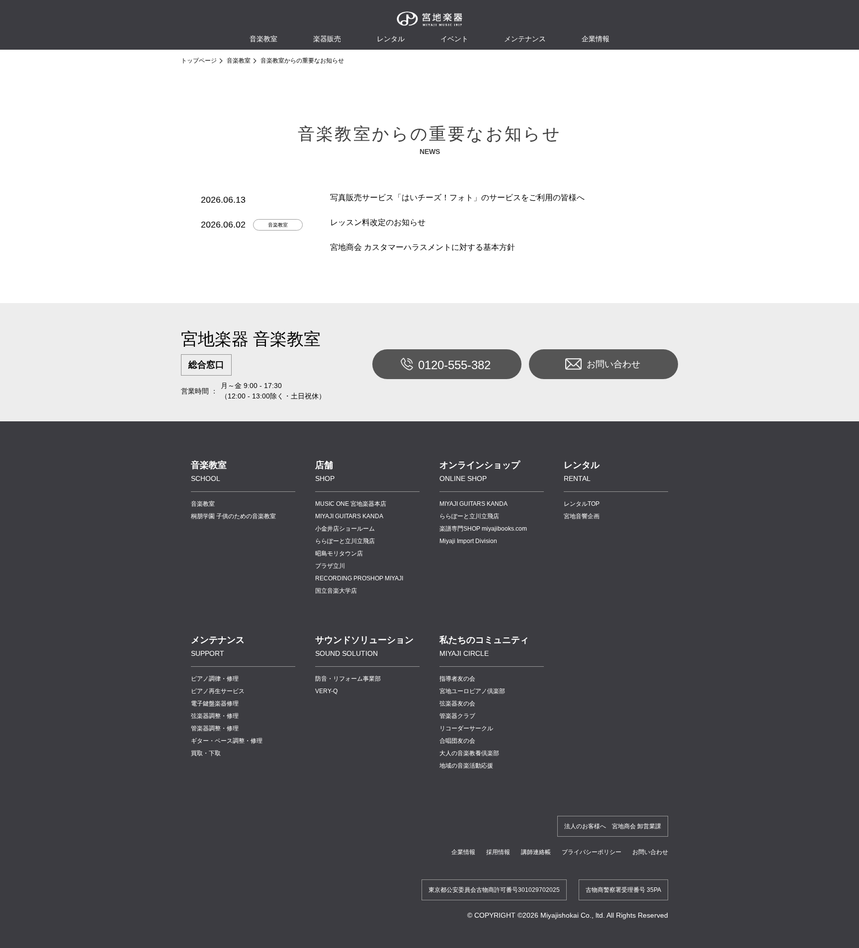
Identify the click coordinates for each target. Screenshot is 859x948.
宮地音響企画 (582, 516)
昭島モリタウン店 (339, 553)
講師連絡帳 (536, 852)
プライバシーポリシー (591, 852)
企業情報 (463, 852)
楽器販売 (327, 39)
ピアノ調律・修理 (215, 678)
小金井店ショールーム (345, 528)
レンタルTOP (582, 503)
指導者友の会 (457, 678)
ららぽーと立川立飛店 (345, 541)
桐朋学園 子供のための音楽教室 (233, 516)
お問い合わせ (613, 364)
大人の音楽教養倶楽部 (469, 753)
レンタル (391, 39)
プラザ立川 (330, 565)
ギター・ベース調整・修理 (226, 740)
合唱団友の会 (457, 740)
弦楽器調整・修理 (215, 715)
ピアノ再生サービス (218, 691)
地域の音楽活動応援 (466, 765)
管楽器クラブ (457, 715)
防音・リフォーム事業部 (348, 678)
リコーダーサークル (466, 728)
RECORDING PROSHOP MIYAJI (359, 578)
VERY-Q (326, 691)
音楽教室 (239, 60)
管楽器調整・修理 (215, 728)
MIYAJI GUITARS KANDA (349, 516)
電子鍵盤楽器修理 (215, 703)
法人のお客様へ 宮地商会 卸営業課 (612, 826)
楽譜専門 (483, 528)
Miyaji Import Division (468, 541)
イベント (454, 39)
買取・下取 (206, 753)
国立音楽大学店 (336, 590)
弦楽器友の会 (457, 703)
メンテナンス (525, 39)
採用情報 (498, 852)
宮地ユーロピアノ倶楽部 (472, 691)
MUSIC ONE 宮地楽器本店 (350, 503)
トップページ (199, 60)
